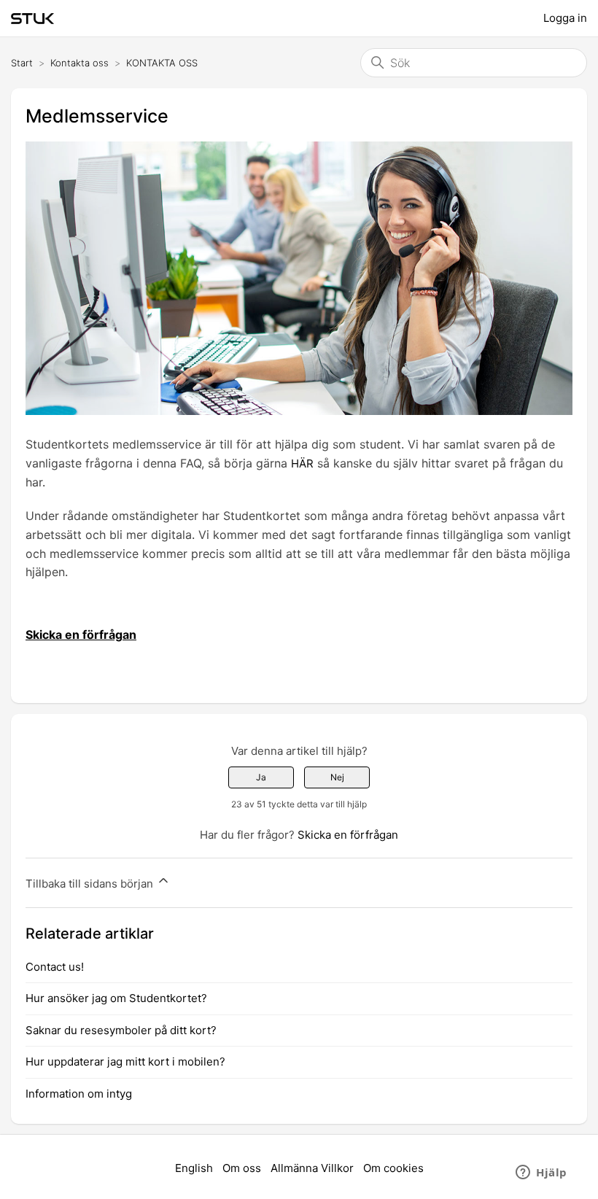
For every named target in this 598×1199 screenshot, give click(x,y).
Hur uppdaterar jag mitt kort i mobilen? (125, 1061)
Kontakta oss (79, 63)
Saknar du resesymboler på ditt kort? (121, 1030)
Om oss (241, 1168)
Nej (337, 777)
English (194, 1168)
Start (22, 63)
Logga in (565, 18)
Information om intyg (79, 1094)
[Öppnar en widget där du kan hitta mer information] (541, 1173)
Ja (261, 777)
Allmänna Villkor (312, 1168)
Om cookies (393, 1168)
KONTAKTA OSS (162, 63)
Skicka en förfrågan (348, 835)
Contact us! (55, 967)
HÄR (302, 463)
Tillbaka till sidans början (91, 883)
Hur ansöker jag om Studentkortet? (116, 998)
